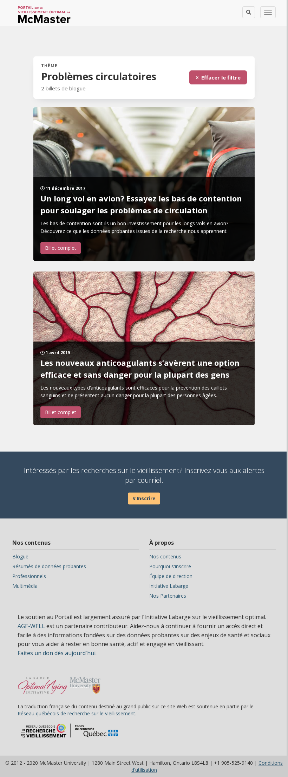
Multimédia (25, 586)
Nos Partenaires (167, 595)
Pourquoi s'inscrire (170, 566)
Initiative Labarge (168, 586)
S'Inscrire (144, 498)
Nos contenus (165, 556)
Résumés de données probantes (49, 566)
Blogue (20, 556)
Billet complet (60, 248)
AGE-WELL (31, 626)
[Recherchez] (248, 12)
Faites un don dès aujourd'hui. (57, 653)
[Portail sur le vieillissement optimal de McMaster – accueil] (43, 682)
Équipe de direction (170, 576)
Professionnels (29, 576)
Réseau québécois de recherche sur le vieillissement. (77, 713)
